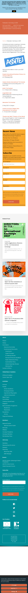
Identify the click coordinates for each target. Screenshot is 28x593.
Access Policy (14, 536)
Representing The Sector (9, 445)
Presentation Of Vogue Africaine (11, 140)
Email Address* (6, 161)
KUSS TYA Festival (7, 88)
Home (4, 41)
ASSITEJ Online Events (8, 464)
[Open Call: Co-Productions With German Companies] (14, 315)
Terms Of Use (14, 540)
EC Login (14, 541)
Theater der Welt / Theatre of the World (14, 116)
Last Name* (6, 174)
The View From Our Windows (10, 138)
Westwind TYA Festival (9, 102)
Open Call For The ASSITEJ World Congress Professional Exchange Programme (14, 135)
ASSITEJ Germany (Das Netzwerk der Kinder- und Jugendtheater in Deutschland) (13, 27)
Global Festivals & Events (9, 466)
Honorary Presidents (8, 432)
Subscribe (5, 470)
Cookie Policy (14, 537)
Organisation (6, 186)
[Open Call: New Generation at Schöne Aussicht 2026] (14, 279)
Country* (5, 180)
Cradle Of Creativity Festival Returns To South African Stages (12, 146)
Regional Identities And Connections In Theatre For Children (13, 143)
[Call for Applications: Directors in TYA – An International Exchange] (14, 241)
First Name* (6, 167)
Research (5, 447)
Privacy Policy (14, 538)
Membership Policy (7, 436)
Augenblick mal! (7, 93)
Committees (6, 399)
